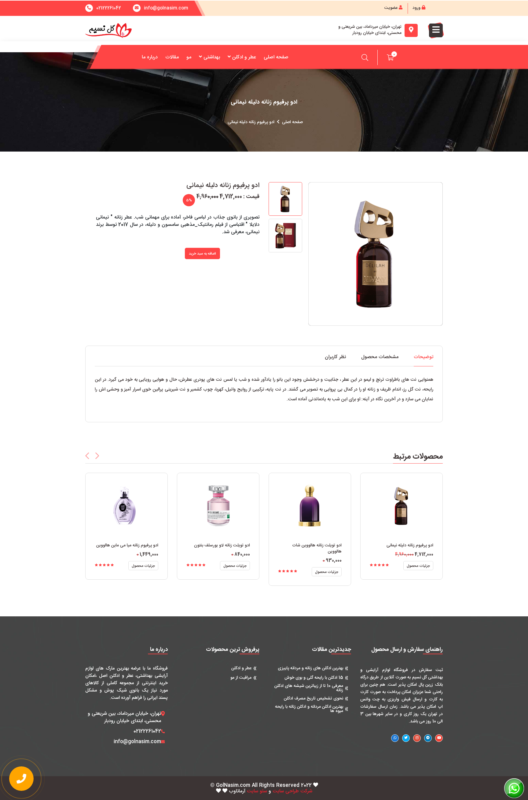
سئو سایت (257, 791)
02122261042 (108, 8)
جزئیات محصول (143, 566)
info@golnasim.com (137, 742)
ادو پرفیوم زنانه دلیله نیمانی (410, 545)
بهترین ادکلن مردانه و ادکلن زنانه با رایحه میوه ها (309, 709)
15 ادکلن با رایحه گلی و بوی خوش (313, 677)
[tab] (423, 360)
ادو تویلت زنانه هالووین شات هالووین (317, 548)
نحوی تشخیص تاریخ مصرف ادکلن (313, 698)
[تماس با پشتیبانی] (21, 778)
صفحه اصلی (276, 57)
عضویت (391, 8)
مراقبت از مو (240, 677)
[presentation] (87, 456)
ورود (417, 8)
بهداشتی (212, 57)
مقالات (172, 57)
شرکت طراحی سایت (292, 791)
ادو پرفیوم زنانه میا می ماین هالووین (127, 545)
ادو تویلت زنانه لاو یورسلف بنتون (222, 545)
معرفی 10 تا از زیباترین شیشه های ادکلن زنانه (308, 688)
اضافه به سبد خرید (202, 254)
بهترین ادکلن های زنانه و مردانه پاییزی (310, 668)
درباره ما (150, 57)
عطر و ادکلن (244, 57)
